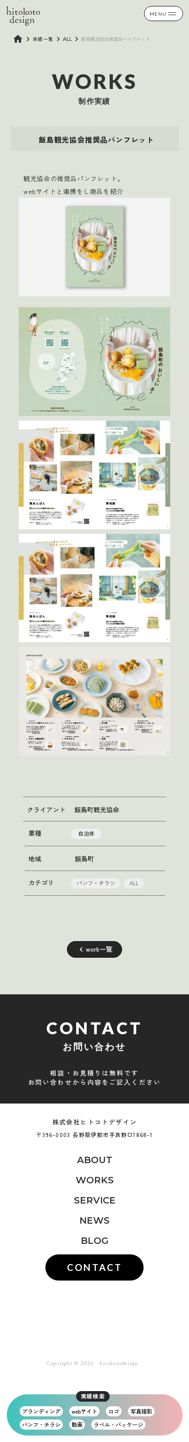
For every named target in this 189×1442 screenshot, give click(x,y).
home (17, 38)
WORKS (95, 1180)
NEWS (94, 1220)
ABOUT (94, 1159)
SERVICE (95, 1200)
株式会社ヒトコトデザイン (94, 1122)
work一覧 (99, 949)
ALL (67, 38)
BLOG (95, 1240)
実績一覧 (43, 39)
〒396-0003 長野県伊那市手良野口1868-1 (94, 1134)
